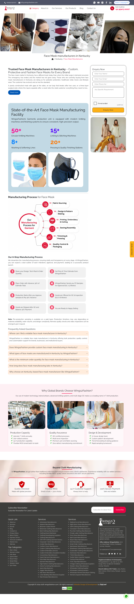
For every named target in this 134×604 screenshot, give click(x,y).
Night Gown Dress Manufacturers (80, 524)
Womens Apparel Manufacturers (80, 575)
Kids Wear (13, 554)
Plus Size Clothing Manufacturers (80, 531)
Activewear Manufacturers (48, 522)
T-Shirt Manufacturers (77, 555)
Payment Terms (15, 537)
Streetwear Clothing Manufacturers (81, 548)
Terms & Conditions (16, 539)
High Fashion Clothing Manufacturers (51, 564)
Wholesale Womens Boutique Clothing (82, 572)
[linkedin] (110, 2)
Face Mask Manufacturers (48, 559)
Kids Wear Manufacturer (47, 572)
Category (35, 8)
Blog (81, 8)
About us (12, 522)
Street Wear (13, 561)
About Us (44, 8)
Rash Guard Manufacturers (78, 537)
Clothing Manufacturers (47, 537)
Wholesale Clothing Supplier (79, 568)
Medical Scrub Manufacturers (79, 522)
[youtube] (98, 2)
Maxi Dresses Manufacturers (49, 577)
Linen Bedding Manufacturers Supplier (52, 575)
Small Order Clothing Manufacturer (81, 544)
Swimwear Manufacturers (78, 553)
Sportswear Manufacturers (78, 546)
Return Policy (14, 535)
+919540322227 (11, 2)
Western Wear (14, 563)
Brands (12, 526)
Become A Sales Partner (47, 526)
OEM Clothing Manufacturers (79, 526)
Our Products (71, 8)
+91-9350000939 (116, 549)
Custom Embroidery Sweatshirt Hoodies (52, 553)
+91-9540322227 (105, 549)
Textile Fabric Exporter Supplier (80, 557)
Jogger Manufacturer (46, 570)
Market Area (13, 542)
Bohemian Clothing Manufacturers (51, 529)
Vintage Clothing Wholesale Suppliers (82, 564)
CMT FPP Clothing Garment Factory (51, 539)
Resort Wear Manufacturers (78, 539)
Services (12, 524)
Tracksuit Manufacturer (77, 559)
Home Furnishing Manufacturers (50, 566)
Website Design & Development (85, 584)
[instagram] (102, 2)
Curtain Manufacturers (47, 544)
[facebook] (106, 2)
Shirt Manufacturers (76, 542)
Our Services (57, 8)
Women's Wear (15, 552)
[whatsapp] (94, 2)
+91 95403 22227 (122, 9)
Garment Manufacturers (47, 561)
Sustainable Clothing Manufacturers (81, 550)
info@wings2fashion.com (29, 2)
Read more (14, 92)
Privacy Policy (14, 533)
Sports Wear (14, 556)
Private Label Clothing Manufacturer (81, 533)
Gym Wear (13, 565)
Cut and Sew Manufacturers (48, 555)
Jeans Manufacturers (46, 568)
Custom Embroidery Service (49, 550)
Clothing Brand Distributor (48, 533)
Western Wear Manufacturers (79, 566)
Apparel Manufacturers (47, 524)
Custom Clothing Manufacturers (50, 548)
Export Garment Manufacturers (49, 557)
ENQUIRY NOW (132, 250)
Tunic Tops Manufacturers (78, 561)
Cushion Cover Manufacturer (49, 546)
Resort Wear (14, 559)
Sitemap (12, 544)
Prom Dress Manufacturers (78, 535)
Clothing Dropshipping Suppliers (50, 535)
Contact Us (91, 8)
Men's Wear (13, 550)
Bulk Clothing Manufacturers (49, 531)
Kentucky (58, 59)
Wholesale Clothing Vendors (79, 570)
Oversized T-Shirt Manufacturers (80, 529)
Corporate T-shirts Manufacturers (50, 542)
